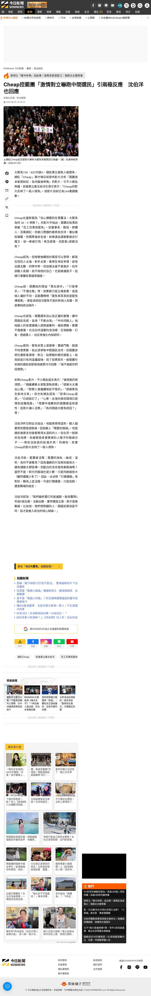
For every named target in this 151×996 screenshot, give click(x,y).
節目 (118, 11)
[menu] (3, 12)
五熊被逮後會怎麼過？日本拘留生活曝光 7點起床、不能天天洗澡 (41, 800)
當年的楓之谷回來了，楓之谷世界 (64, 770)
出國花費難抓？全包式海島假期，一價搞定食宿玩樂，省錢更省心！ (15, 896)
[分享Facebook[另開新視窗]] (7, 173)
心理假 (91, 17)
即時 (20, 11)
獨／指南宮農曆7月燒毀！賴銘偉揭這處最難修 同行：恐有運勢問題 (41, 772)
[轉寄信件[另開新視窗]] (7, 190)
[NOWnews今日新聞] (12, 4)
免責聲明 (62, 964)
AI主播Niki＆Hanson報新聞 (115, 17)
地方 (128, 11)
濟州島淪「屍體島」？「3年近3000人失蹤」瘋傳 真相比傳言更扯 (65, 895)
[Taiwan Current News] (119, 5)
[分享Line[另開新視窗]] (7, 182)
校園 (137, 11)
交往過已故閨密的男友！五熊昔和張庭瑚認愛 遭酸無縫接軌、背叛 (40, 867)
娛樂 (49, 11)
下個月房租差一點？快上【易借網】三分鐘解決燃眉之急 (16, 802)
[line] (106, 5)
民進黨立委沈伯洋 (45, 656)
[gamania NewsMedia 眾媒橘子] (75, 984)
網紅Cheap (23, 656)
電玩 (96, 11)
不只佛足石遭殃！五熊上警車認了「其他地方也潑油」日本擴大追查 (65, 800)
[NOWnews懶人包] (126, 5)
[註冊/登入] (147, 5)
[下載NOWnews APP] (133, 5)
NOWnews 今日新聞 (14, 68)
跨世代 (50, 17)
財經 (77, 11)
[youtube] (112, 5)
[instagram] (99, 5)
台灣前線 (76, 17)
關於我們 (97, 964)
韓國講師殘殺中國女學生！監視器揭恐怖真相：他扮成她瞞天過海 (15, 867)
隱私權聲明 (63, 969)
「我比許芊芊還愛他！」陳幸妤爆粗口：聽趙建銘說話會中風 (40, 895)
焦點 (10, 11)
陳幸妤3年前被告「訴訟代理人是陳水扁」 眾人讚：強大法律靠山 (22, 933)
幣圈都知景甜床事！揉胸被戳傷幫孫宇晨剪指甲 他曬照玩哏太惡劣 (21, 838)
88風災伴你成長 (32, 17)
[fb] (93, 5)
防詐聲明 (62, 960)
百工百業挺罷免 (69, 656)
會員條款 (97, 960)
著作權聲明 (63, 973)
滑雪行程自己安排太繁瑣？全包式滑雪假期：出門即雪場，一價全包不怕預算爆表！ (58, 838)
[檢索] (140, 5)
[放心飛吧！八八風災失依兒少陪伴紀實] (37, 4)
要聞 (29, 12)
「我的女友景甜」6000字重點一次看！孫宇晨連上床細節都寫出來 (15, 772)
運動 (58, 11)
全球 (67, 11)
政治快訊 (38, 68)
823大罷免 (32, 566)
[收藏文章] (7, 215)
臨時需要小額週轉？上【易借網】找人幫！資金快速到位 (64, 867)
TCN (63, 17)
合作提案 (97, 969)
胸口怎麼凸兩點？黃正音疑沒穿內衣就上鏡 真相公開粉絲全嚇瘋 (58, 933)
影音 (109, 11)
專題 (39, 11)
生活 (86, 11)
